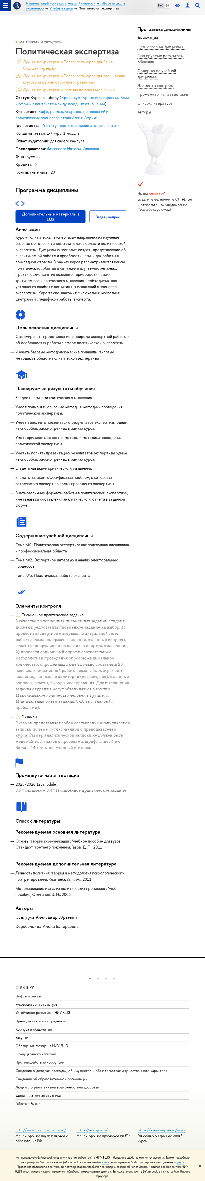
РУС (160, 5)
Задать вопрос (108, 217)
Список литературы (155, 103)
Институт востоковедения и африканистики (81, 125)
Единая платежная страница (38, 1095)
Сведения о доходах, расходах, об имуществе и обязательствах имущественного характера (91, 1070)
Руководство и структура (37, 1004)
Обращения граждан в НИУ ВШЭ (42, 1045)
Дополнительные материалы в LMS (51, 216)
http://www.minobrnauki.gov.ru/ (41, 1130)
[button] (90, 978)
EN (167, 5)
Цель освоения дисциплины (161, 46)
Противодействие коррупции (40, 1062)
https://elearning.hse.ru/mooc (162, 1130)
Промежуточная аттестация (163, 94)
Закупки (22, 1037)
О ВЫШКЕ (25, 987)
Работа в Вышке (28, 1103)
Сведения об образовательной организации (52, 1078)
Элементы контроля (156, 85)
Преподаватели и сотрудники (40, 1021)
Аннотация (148, 38)
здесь (105, 1162)
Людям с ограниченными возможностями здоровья (57, 1087)
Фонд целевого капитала (36, 1054)
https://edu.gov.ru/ (92, 1130)
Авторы (144, 112)
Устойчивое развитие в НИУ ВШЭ (43, 1012)
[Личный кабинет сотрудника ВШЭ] (187, 5)
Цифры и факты (28, 996)
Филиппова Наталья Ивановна (73, 148)
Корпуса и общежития (34, 1029)
